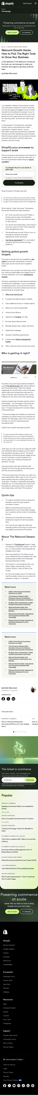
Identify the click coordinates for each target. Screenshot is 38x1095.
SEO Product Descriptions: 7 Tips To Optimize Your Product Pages (18, 878)
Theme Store (7, 980)
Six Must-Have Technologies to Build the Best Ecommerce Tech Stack (21, 603)
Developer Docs (9, 976)
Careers (6, 953)
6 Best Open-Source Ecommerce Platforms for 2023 (19, 592)
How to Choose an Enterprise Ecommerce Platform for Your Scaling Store (15, 724)
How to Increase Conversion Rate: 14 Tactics (17, 819)
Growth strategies (8, 815)
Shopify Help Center (10, 1035)
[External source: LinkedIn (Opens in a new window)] (13, 699)
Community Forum (9, 1039)
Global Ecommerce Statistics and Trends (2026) (19, 860)
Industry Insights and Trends (17, 47)
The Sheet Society (13, 386)
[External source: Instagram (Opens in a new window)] (18, 1085)
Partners (6, 988)
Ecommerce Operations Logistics (13, 836)
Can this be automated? (14, 240)
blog (3, 47)
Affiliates (6, 992)
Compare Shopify (9, 1008)
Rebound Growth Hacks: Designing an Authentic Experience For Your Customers (21, 622)
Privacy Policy (8, 1072)
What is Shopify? (9, 945)
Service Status (8, 1047)
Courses (6, 1016)
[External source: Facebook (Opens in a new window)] (3, 699)
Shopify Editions (9, 949)
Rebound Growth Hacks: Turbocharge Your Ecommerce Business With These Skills (21, 615)
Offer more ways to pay (14, 294)
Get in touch (27, 3)
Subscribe (30, 780)
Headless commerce (9, 803)
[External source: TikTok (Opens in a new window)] (23, 1085)
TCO (33, 718)
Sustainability (7, 964)
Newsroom (7, 961)
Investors (6, 957)
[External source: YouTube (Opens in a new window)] (14, 1085)
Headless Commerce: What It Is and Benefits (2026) (17, 807)
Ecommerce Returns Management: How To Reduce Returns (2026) (17, 851)
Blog (4, 1004)
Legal (5, 1069)
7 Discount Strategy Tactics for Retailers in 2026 (17, 830)
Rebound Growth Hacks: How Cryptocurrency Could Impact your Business (20, 609)
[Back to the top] (5, 931)
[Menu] (35, 3)
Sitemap (6, 1076)
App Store (6, 984)
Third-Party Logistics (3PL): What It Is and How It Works (19, 840)
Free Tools (7, 1019)
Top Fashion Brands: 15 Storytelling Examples (18, 868)
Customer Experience (9, 865)
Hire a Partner (8, 1043)
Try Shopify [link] (19, 183)
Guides (5, 1012)
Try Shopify (26, 32)
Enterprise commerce (9, 718)
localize (18, 317)
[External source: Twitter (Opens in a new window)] (8, 699)
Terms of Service (9, 1065)
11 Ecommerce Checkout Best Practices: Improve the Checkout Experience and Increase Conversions (21, 597)
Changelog (7, 1023)
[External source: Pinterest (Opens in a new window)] (32, 1085)
